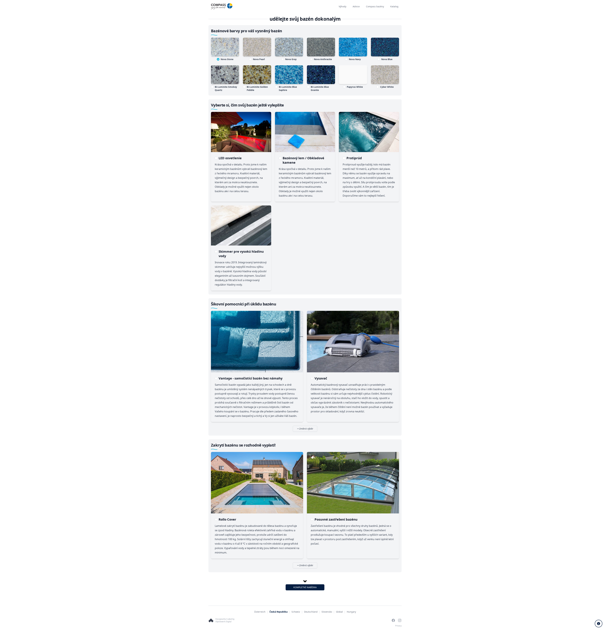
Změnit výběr (306, 428)
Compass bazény (375, 6)
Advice (356, 6)
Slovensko (327, 611)
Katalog (394, 6)
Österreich (259, 611)
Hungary (351, 611)
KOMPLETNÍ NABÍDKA (305, 587)
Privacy (398, 625)
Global (339, 611)
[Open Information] (598, 623)
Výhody (342, 6)
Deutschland (311, 611)
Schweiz (295, 611)
